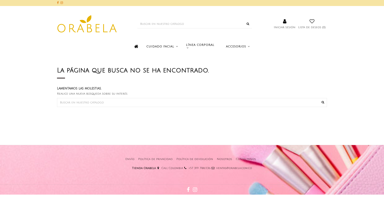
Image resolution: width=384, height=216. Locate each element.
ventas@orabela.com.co (234, 168)
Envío (129, 159)
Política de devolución (194, 159)
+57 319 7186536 (200, 168)
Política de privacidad (155, 159)
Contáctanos (246, 159)
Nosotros (224, 159)
